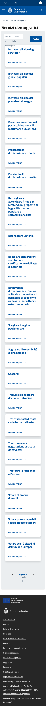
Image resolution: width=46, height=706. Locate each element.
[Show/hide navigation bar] (3, 10)
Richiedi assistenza (11, 652)
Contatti (6, 643)
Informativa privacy (11, 629)
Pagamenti (7, 667)
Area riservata (9, 619)
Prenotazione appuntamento (14, 648)
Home (5, 20)
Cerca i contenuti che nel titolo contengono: (12, 41)
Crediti (6, 624)
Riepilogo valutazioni (11, 671)
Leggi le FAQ (8, 662)
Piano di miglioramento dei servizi (16, 681)
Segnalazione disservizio (13, 676)
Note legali (7, 633)
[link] (17, 62)
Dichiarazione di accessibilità (14, 638)
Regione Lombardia (10, 3)
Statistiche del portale (12, 657)
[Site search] (41, 10)
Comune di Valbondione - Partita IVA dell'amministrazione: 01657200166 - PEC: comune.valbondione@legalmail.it (20, 690)
